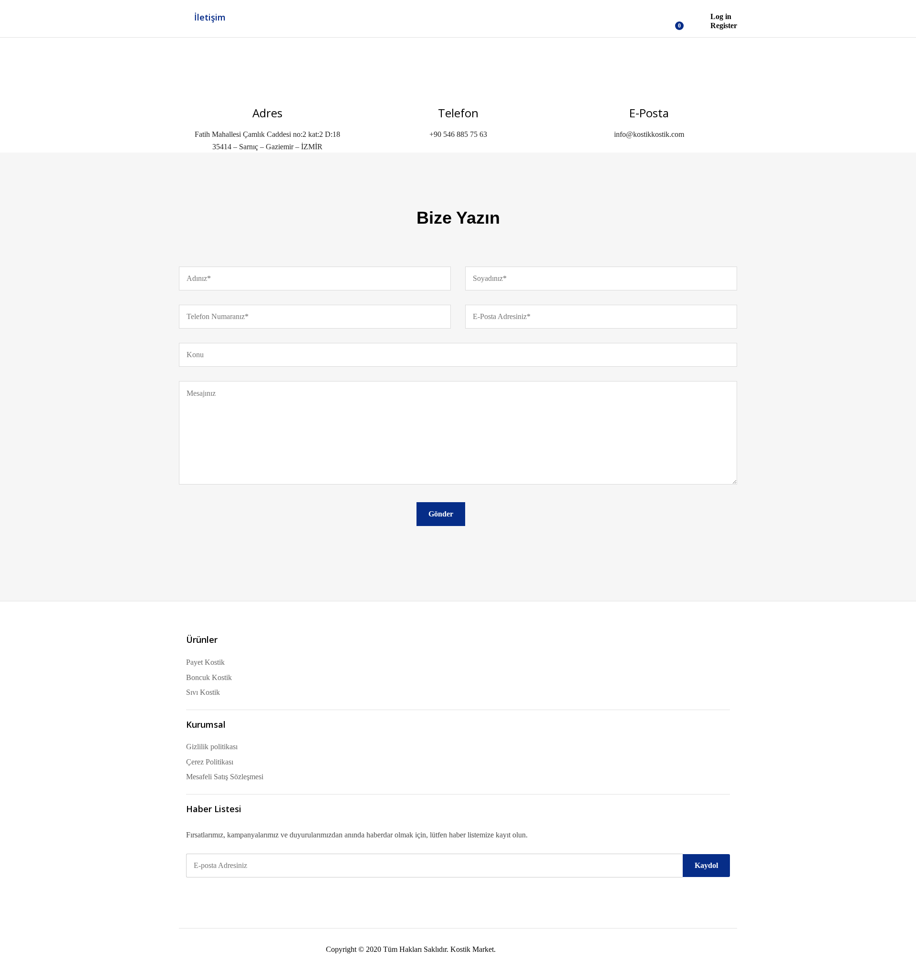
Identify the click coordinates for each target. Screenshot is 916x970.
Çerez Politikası (209, 762)
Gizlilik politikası (212, 747)
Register (723, 25)
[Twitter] (204, 893)
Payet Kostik (205, 662)
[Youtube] (234, 893)
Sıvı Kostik (203, 692)
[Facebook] (189, 893)
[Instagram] (250, 893)
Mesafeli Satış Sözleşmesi (224, 777)
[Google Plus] (219, 893)
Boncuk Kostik (209, 677)
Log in (720, 16)
